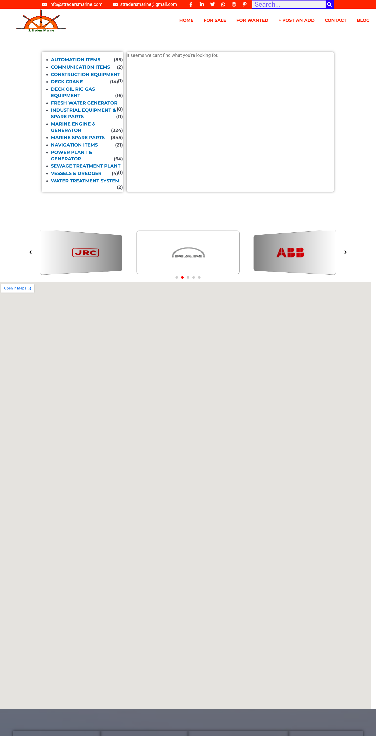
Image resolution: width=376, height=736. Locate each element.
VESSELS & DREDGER (76, 173)
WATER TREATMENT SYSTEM (85, 181)
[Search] (329, 4)
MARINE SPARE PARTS (78, 137)
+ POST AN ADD (297, 20)
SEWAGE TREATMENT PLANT (85, 166)
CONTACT (336, 20)
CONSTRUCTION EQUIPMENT (85, 74)
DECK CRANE (67, 82)
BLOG (363, 20)
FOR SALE (215, 20)
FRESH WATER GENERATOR (84, 103)
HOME (186, 20)
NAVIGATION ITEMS (74, 145)
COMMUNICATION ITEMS (80, 67)
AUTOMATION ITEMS (75, 60)
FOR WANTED (252, 20)
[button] (176, 277)
